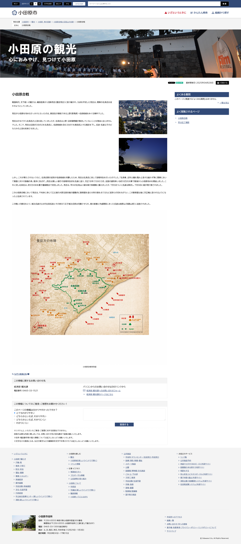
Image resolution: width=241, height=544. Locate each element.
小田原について (75, 483)
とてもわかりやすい (25, 413)
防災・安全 (20, 469)
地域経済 (19, 479)
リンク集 (183, 457)
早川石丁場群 (183, 122)
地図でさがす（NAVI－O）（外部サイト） (195, 464)
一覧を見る (224, 103)
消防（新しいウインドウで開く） (27, 500)
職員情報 (74, 493)
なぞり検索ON (20, 374)
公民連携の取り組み (78, 479)
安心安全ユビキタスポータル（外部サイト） (196, 474)
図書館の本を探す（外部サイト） (192, 467)
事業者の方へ (76, 472)
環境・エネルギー (22, 476)
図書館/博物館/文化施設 (135, 471)
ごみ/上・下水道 (131, 474)
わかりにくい (22, 423)
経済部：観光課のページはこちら (100, 394)
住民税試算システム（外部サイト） (193, 484)
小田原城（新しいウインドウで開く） (84, 460)
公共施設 (127, 454)
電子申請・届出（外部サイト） (191, 477)
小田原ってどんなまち (79, 497)
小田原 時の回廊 (44, 22)
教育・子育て (20, 466)
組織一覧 (170, 520)
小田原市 (24, 12)
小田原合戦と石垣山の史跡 (64, 22)
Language (79, 4)
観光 (33, 22)
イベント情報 (75, 464)
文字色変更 (48, 4)
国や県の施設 (130, 494)
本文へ (16, 4)
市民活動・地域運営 (23, 486)
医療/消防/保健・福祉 (133, 460)
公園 (127, 467)
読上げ (58, 4)
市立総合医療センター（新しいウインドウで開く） (34, 496)
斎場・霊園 (129, 488)
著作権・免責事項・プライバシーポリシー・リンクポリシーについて (191, 527)
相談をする (184, 471)
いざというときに (21, 454)
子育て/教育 (130, 477)
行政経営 (19, 493)
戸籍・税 (19, 462)
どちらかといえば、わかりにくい (31, 420)
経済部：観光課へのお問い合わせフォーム (103, 390)
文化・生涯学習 (21, 490)
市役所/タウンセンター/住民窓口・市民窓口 (142, 457)
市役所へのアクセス (174, 517)
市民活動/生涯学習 (133, 481)
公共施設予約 (185, 460)
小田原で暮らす (20, 459)
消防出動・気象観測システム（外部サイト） (196, 481)
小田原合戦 (182, 118)
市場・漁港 (129, 484)
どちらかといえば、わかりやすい (31, 416)
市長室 (73, 487)
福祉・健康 (20, 472)
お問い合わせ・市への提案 (177, 524)
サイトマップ (171, 531)
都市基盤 (19, 483)
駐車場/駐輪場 (131, 491)
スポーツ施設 (130, 464)
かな (66, 4)
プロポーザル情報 (77, 475)
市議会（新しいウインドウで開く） (83, 490)
